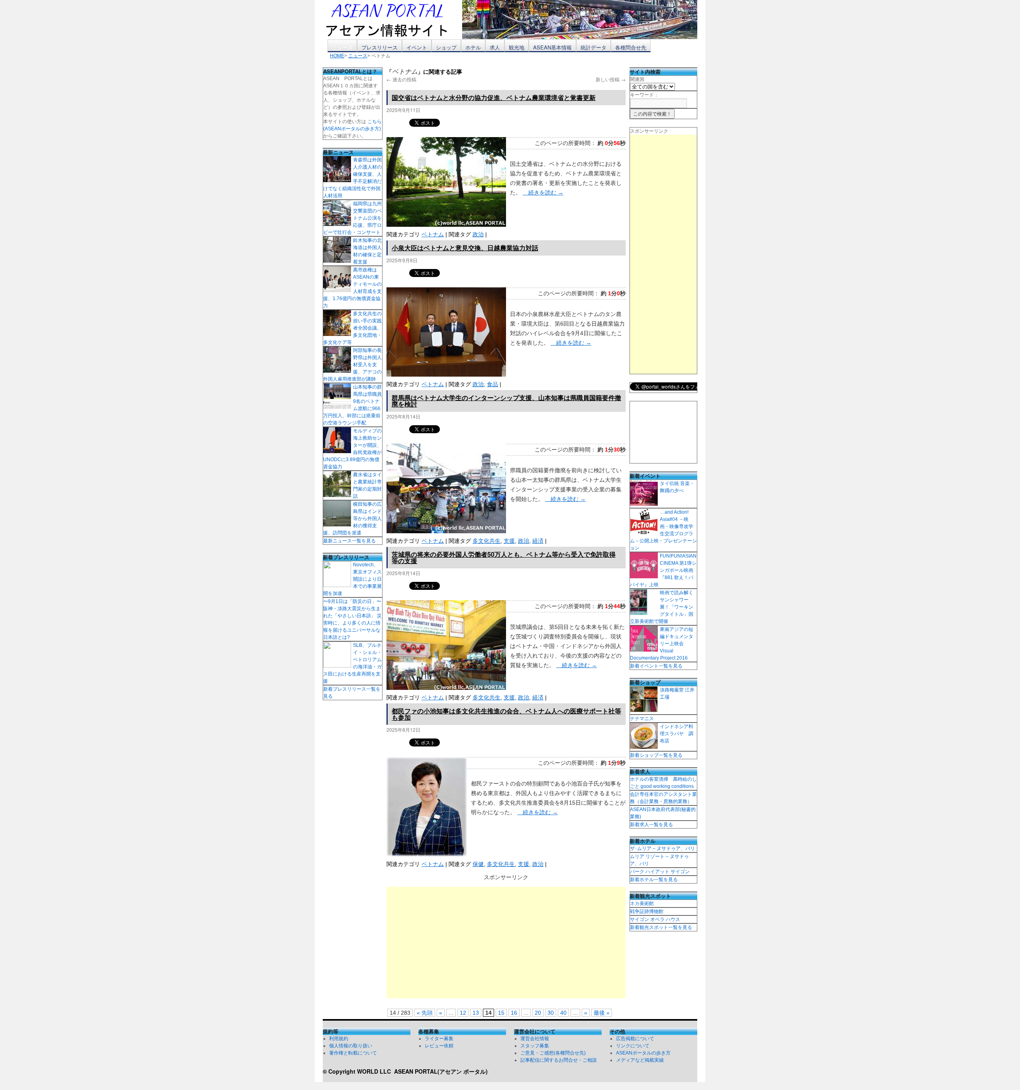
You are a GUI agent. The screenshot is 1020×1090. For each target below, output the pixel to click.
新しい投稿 (611, 79)
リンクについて (632, 1046)
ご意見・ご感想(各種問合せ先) (553, 1053)
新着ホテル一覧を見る (654, 879)
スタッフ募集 (534, 1046)
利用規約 (338, 1038)
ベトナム (433, 234)
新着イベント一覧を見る (656, 666)
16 (514, 1012)
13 (476, 1012)
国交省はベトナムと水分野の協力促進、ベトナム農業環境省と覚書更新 (494, 97)
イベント (416, 47)
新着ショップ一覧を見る (656, 755)
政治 (478, 234)
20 (538, 1012)
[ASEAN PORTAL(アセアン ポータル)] (392, 19)
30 (550, 1012)
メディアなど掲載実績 (640, 1060)
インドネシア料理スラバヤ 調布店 (676, 734)
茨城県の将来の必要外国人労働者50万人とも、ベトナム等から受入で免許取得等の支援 (504, 557)
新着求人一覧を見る (651, 824)
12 (463, 1012)
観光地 (516, 47)
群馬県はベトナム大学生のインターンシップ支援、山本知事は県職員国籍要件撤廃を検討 (506, 401)
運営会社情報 (534, 1038)
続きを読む (543, 192)
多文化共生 (486, 541)
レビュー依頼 (439, 1046)
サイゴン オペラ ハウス (655, 919)
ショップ (446, 47)
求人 (495, 47)
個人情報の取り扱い (350, 1046)
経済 (537, 541)
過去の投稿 (401, 79)
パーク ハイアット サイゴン (660, 871)
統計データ (593, 47)
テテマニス (642, 718)
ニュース (342, 47)
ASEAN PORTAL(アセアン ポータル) (441, 1071)
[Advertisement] (506, 942)
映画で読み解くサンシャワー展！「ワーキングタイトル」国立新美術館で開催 (661, 607)
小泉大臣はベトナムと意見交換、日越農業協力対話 (465, 247)
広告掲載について (635, 1038)
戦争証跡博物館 (646, 911)
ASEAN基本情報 (552, 47)
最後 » (602, 1012)
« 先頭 (425, 1012)
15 (501, 1012)
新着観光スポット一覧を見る (661, 927)
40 (563, 1012)
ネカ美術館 (642, 903)
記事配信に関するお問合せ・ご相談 (558, 1060)
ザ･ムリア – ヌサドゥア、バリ (662, 848)
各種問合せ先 (630, 47)
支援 (509, 541)
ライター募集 (439, 1038)
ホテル (473, 47)
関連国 (637, 79)
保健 (478, 864)
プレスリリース (379, 47)
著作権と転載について (353, 1053)
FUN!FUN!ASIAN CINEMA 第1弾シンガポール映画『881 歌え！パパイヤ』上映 (663, 570)
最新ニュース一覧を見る (349, 541)
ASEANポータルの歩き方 (643, 1053)
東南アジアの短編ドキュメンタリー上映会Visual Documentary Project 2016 (661, 644)
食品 (492, 384)
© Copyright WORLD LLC (358, 1071)
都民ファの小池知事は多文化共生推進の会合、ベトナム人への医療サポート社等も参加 (506, 714)
